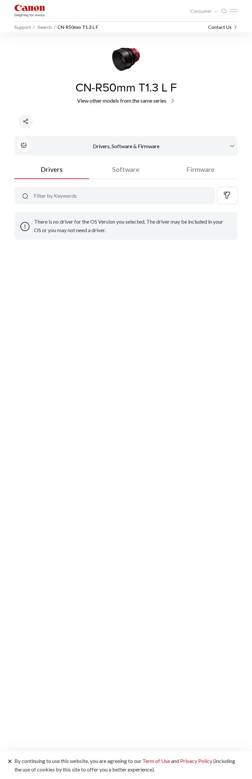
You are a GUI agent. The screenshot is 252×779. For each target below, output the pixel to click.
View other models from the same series (122, 100)
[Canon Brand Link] (29, 11)
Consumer (201, 11)
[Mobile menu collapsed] (234, 10)
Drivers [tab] (52, 169)
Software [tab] (125, 169)
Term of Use (156, 761)
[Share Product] (25, 121)
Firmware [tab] (200, 169)
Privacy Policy (196, 761)
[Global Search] (223, 11)
